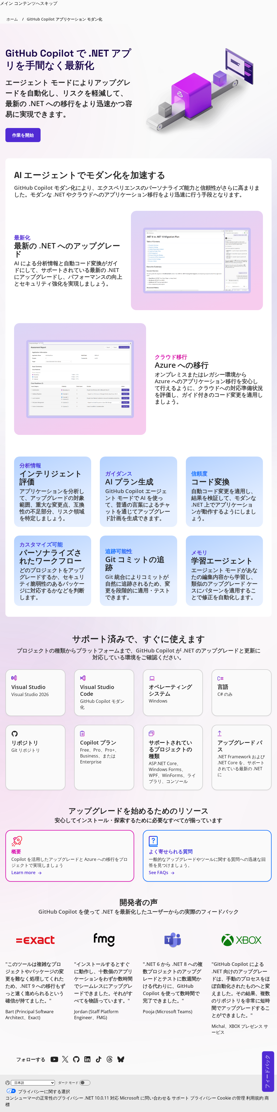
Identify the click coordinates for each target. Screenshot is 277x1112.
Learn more (24, 872)
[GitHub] (76, 1059)
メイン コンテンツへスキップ (28, 3)
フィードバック (267, 1072)
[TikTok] (98, 1059)
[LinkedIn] (87, 1059)
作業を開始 (23, 135)
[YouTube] (54, 1059)
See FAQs (159, 872)
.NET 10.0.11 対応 (101, 1098)
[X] (65, 1059)
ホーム (12, 19)
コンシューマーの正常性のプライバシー (44, 1098)
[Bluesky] (120, 1059)
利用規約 (254, 1098)
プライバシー (203, 1098)
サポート (180, 1098)
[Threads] (109, 1059)
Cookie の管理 (231, 1098)
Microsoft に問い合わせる (145, 1098)
